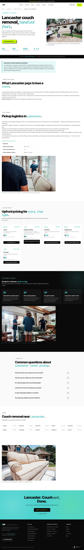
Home (3, 9)
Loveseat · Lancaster (51, 533)
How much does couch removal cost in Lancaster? (41, 372)
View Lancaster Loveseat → (11, 262)
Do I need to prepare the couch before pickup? (41, 383)
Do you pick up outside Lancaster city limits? (41, 398)
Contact (67, 531)
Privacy (73, 547)
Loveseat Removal (31, 535)
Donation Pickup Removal (33, 529)
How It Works (51, 4)
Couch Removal (31, 526)
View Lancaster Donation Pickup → (32, 242)
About (67, 526)
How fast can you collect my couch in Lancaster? (41, 377)
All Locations (49, 535)
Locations (38, 4)
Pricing (32, 4)
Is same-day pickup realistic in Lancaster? (41, 393)
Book (79, 4)
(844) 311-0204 (43, 513)
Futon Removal (31, 540)
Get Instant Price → (9, 41)
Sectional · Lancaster (51, 529)
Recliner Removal (31, 538)
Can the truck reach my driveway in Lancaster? (41, 388)
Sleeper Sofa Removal (32, 533)
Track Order (72, 4)
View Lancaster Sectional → (52, 242)
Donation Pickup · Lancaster (52, 526)
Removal (21, 4)
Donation (27, 4)
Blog (67, 535)
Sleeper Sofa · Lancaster (52, 531)
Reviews (44, 4)
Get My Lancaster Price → (42, 510)
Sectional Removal (31, 531)
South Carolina (17, 9)
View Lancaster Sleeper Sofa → (73, 242)
